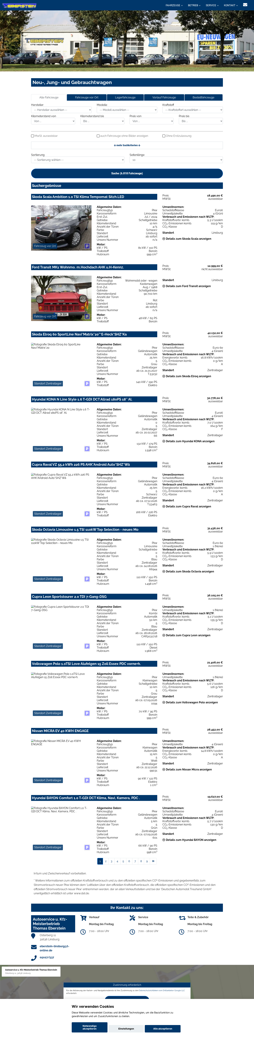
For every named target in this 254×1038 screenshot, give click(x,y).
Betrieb (193, 5)
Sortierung (38, 155)
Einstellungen (126, 1028)
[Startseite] (19, 5)
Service (211, 5)
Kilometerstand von (43, 116)
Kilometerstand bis (92, 116)
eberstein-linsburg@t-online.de (54, 948)
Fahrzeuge (173, 5)
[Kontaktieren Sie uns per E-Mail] (245, 4)
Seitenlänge (137, 155)
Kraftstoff (168, 105)
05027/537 (47, 957)
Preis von (135, 116)
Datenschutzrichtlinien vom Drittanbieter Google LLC (162, 990)
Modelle (102, 105)
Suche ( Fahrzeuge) (127, 173)
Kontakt (229, 5)
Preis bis (184, 116)
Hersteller (37, 105)
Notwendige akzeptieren (90, 1027)
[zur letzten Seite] (153, 861)
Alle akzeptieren (162, 1028)
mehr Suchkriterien (127, 145)
